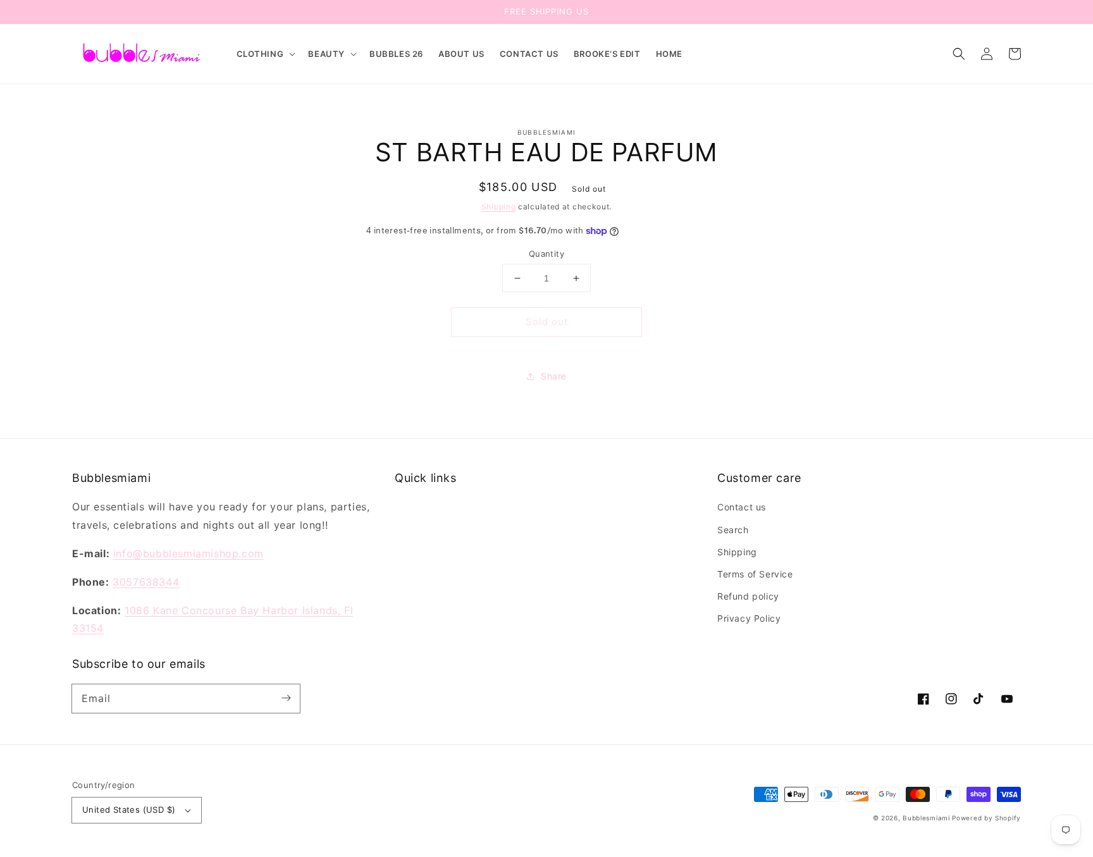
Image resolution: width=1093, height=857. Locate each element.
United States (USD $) (128, 810)
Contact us (741, 507)
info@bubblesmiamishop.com (188, 553)
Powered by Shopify (986, 818)
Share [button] (554, 376)
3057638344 (146, 582)
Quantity (546, 254)
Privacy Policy (749, 618)
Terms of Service (755, 574)
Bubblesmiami (927, 818)
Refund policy (748, 596)
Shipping (498, 206)
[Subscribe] (286, 698)
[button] (265, 54)
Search (733, 529)
